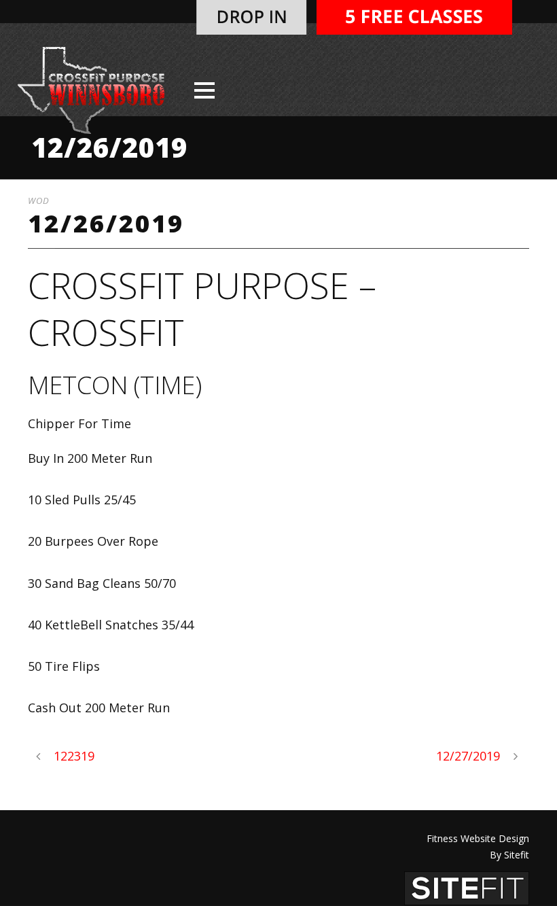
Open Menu (204, 90)
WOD (39, 200)
